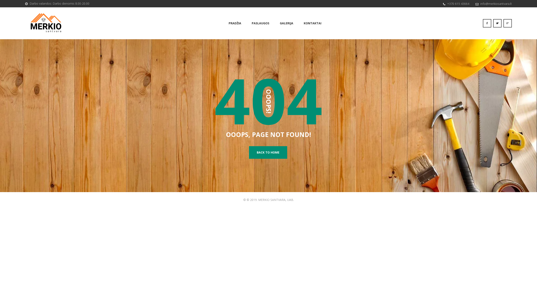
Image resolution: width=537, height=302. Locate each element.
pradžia (235, 23)
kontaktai (312, 23)
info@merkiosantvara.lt (496, 4)
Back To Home (268, 152)
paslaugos (260, 23)
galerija (286, 23)
